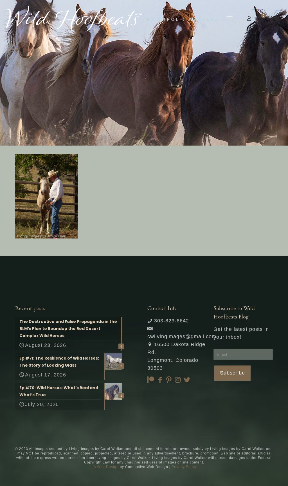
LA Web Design (105, 467)
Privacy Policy (184, 467)
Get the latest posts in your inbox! (241, 333)
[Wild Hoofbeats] (109, 18)
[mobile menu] (229, 18)
